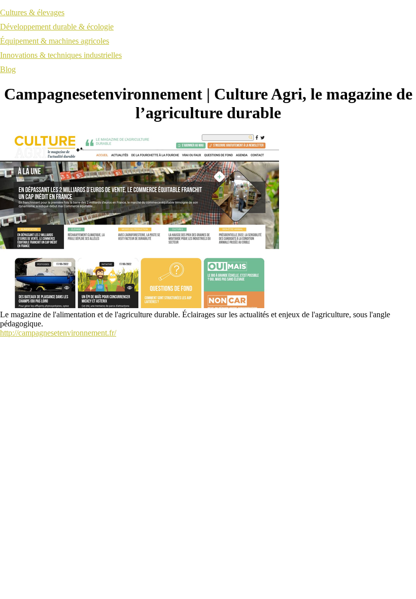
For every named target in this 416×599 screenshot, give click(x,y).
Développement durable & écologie (57, 26)
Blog (8, 69)
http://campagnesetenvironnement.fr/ (58, 332)
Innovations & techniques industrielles (61, 55)
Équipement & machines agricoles (54, 41)
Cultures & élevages (32, 12)
